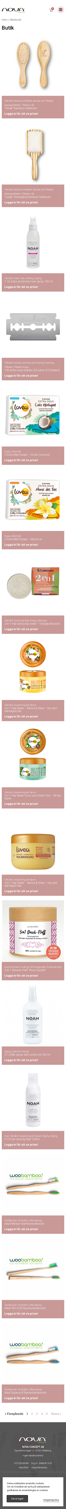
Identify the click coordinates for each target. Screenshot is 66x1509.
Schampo (42, 620)
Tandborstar (10, 1220)
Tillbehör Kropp (21, 367)
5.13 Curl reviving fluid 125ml (21, 1139)
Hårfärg (29, 278)
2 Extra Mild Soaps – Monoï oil (23, 539)
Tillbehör (8, 367)
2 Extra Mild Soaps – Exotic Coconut (27, 454)
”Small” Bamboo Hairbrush (20, 108)
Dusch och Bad (21, 620)
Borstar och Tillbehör (43, 100)
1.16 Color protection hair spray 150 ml (28, 281)
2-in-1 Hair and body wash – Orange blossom (32, 623)
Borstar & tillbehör (23, 100)
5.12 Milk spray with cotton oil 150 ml (27, 1054)
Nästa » (56, 1414)
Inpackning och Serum (25, 705)
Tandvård (23, 1220)
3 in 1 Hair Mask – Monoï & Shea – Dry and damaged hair (30, 710)
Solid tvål (16, 451)
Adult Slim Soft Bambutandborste (25, 1308)
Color (16, 278)
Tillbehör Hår (27, 105)
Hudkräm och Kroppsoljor (33, 967)
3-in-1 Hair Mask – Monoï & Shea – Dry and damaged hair (30, 884)
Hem (5, 19)
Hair (22, 278)
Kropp (7, 451)
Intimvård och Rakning (33, 362)
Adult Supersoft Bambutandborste (25, 1392)
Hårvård (8, 100)
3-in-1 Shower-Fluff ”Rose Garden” (25, 970)
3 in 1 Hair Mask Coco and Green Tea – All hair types (32, 797)
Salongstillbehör (12, 105)
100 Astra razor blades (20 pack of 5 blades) (32, 370)
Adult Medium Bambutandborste (24, 1223)
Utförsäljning (35, 1220)
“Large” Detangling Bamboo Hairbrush (27, 197)
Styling (38, 278)
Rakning (49, 362)
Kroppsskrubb (54, 967)
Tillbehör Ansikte (12, 362)
